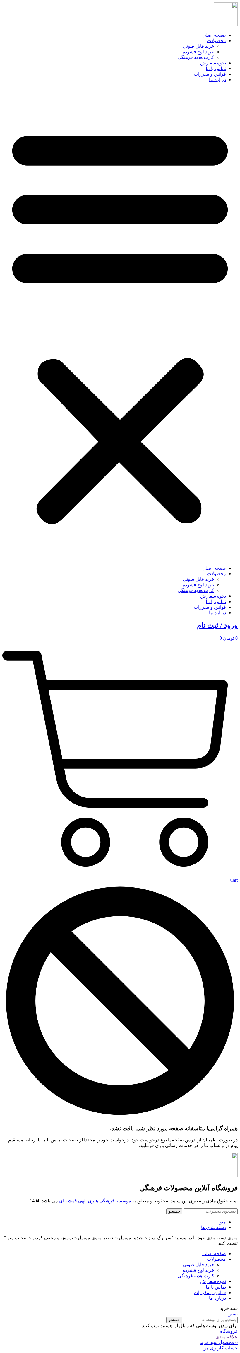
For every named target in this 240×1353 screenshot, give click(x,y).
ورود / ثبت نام (217, 625)
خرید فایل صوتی (198, 46)
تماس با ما (216, 68)
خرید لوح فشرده (198, 51)
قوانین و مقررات (210, 74)
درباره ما (217, 79)
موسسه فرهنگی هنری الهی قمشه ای (95, 1200)
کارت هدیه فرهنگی (196, 57)
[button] (120, 324)
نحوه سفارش (213, 62)
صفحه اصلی (214, 35)
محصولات (216, 40)
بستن (232, 1313)
